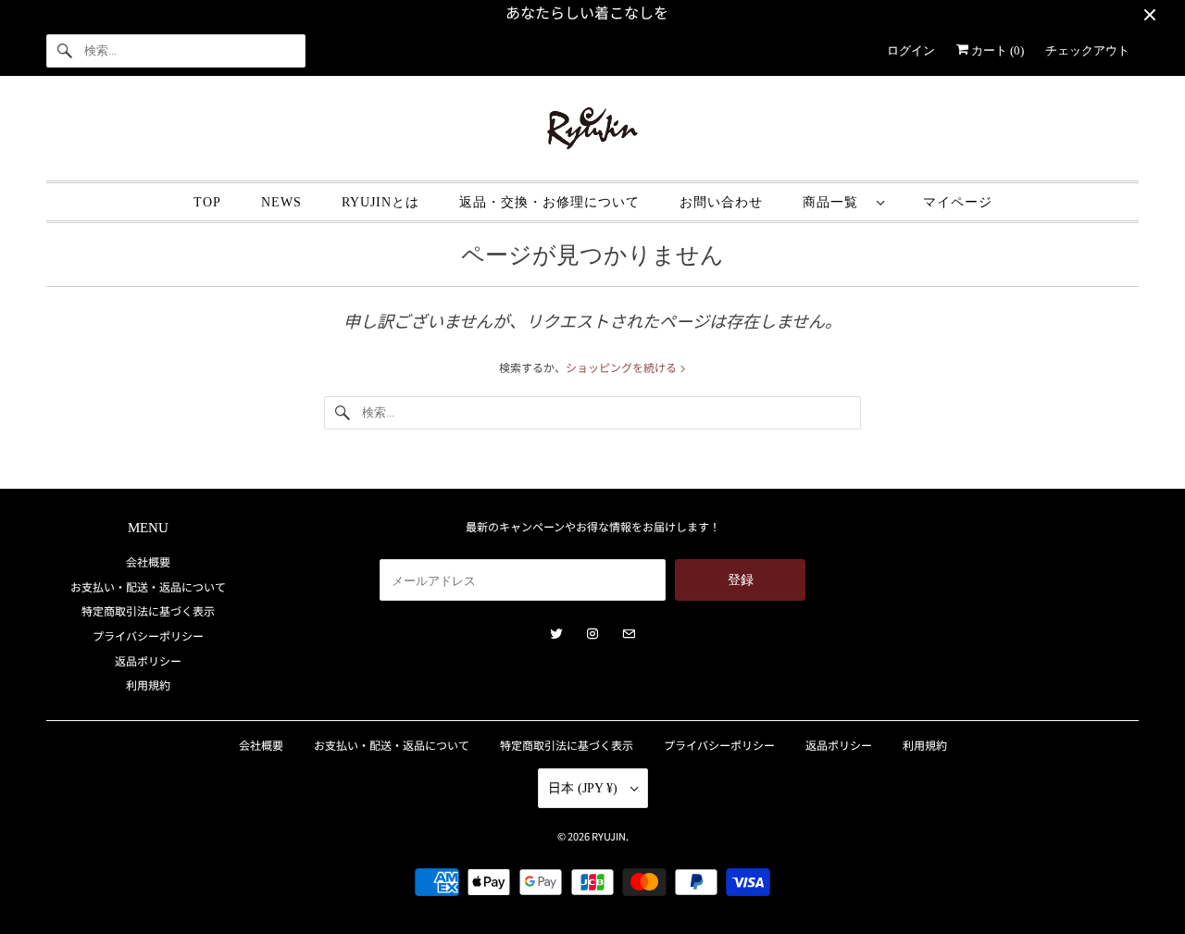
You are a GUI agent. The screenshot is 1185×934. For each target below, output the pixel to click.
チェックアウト (1087, 50)
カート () (996, 50)
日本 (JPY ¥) (584, 788)
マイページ (957, 202)
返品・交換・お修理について (549, 202)
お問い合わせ (721, 202)
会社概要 (148, 561)
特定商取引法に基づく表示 (148, 610)
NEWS (281, 202)
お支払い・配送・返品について (148, 586)
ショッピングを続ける (623, 367)
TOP (207, 202)
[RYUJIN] (592, 133)
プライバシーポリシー (148, 635)
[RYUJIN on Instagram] (592, 634)
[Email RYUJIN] (629, 634)
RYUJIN (609, 835)
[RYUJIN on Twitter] (556, 634)
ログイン (911, 50)
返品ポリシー (148, 660)
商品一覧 (835, 202)
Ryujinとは (380, 202)
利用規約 (148, 684)
